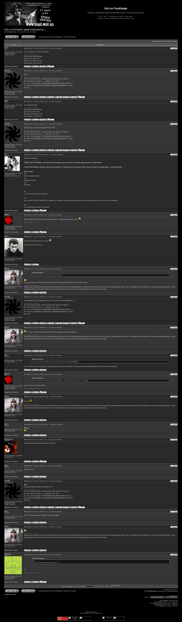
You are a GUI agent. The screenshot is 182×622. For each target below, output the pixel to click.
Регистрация (129, 16)
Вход (132, 18)
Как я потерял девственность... (25, 29)
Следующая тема (171, 41)
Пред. (14, 31)
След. (34, 31)
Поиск (105, 16)
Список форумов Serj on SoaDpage (50, 37)
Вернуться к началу (11, 66)
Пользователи (112, 16)
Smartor (95, 611)
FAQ (100, 16)
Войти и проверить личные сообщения (117, 18)
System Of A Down (70, 37)
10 (31, 31)
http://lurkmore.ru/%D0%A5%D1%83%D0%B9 (39, 127)
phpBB (87, 613)
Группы (121, 16)
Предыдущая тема (157, 41)
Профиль (101, 18)
